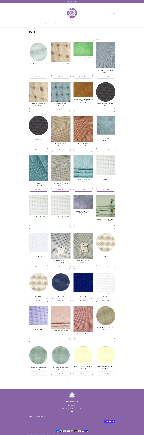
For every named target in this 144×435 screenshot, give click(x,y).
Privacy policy (52, 434)
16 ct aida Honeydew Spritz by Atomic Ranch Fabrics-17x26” (106, 220)
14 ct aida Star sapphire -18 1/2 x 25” (38, 63)
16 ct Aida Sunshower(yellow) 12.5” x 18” (83, 366)
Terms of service (60, 434)
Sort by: (92, 40)
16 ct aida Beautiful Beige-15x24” (38, 103)
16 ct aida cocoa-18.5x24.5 (61, 143)
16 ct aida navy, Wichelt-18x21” (60, 293)
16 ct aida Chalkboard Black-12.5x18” (106, 103)
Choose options (83, 76)
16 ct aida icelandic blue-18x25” (83, 260)
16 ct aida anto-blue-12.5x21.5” (105, 70)
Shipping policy (68, 434)
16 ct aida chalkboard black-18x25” (38, 137)
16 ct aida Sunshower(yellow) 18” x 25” (105, 366)
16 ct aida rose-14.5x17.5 (83, 333)
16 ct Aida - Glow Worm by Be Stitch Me (83, 57)
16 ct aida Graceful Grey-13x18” (105, 176)
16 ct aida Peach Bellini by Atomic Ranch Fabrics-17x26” (61, 331)
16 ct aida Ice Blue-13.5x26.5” (38, 254)
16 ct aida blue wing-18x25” (61, 103)
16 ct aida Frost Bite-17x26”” (83, 179)
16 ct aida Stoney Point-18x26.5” (60, 367)
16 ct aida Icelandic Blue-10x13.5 (61, 260)
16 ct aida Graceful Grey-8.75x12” (61, 216)
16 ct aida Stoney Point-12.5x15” (38, 367)
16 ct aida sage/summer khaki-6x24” (105, 327)
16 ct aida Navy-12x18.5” (83, 293)
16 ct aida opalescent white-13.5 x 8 (105, 293)
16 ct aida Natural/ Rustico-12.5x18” (105, 254)
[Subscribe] (55, 421)
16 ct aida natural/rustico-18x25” (38, 293)
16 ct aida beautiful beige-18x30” (61, 63)
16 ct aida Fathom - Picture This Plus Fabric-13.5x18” (105, 137)
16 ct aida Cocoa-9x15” (83, 143)
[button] (30, 13)
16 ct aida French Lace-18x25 (61, 183)
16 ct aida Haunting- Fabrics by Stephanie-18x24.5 (83, 212)
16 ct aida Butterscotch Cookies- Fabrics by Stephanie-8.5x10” (83, 100)
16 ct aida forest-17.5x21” (38, 183)
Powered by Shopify (43, 434)
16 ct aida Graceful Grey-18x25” (38, 216)
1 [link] (67, 381)
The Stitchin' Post (35, 434)
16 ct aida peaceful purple (38, 327)
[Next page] (76, 381)
